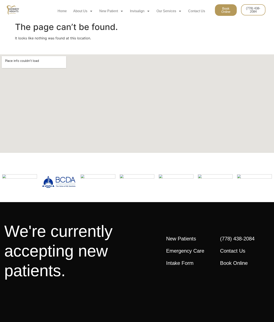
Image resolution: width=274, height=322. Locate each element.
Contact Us (196, 11)
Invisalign (137, 11)
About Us (80, 11)
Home (62, 11)
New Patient (108, 11)
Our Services (166, 11)
